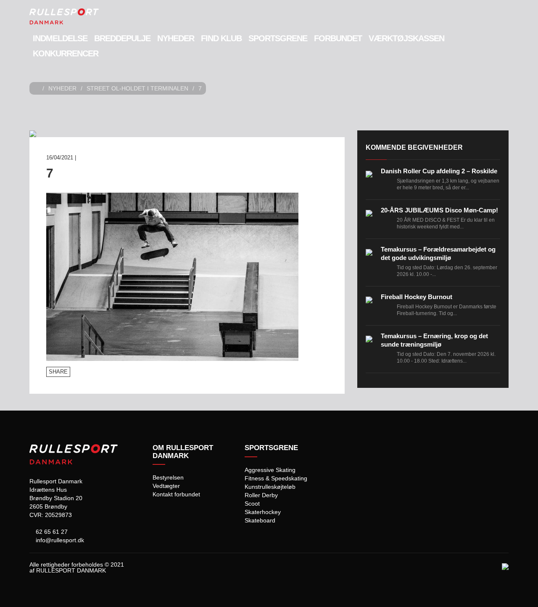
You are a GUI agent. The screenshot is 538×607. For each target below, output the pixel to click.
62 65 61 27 (51, 531)
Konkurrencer (65, 53)
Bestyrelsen (168, 477)
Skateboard (260, 520)
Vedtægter (166, 485)
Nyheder (175, 38)
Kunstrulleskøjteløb (270, 486)
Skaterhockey (263, 512)
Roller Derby (261, 495)
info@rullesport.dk (59, 540)
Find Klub (221, 38)
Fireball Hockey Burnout (416, 296)
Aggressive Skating (270, 470)
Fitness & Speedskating (276, 478)
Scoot (252, 503)
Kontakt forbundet (176, 494)
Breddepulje (122, 38)
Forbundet (338, 38)
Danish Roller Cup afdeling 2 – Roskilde (439, 171)
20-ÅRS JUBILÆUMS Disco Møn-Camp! (439, 210)
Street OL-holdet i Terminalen (137, 88)
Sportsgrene (277, 38)
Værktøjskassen (406, 38)
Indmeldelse (60, 38)
